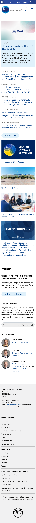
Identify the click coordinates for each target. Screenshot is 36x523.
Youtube (4, 466)
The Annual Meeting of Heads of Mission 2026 (17, 47)
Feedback (29, 499)
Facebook (4, 463)
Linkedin (4, 459)
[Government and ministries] (3, 2)
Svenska (18, 2)
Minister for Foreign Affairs (21, 342)
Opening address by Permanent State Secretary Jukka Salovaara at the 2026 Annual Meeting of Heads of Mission (16, 102)
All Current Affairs (10, 135)
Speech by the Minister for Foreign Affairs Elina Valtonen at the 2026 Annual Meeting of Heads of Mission (15, 89)
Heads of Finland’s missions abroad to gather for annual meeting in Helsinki (16, 126)
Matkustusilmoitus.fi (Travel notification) (14, 481)
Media (32, 2)
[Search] (27, 8)
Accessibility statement (18, 499)
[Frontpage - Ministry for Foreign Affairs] (12, 9)
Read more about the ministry (14, 294)
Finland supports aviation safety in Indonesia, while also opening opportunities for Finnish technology (18, 114)
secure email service (13, 405)
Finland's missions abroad (11, 497)
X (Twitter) (4, 453)
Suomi (11, 2)
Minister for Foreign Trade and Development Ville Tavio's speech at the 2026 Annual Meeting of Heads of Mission (18, 76)
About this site (24, 497)
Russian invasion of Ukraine (12, 162)
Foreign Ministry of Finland (9, 475)
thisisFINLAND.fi (6, 485)
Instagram (4, 456)
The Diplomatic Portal (10, 188)
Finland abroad (6, 478)
